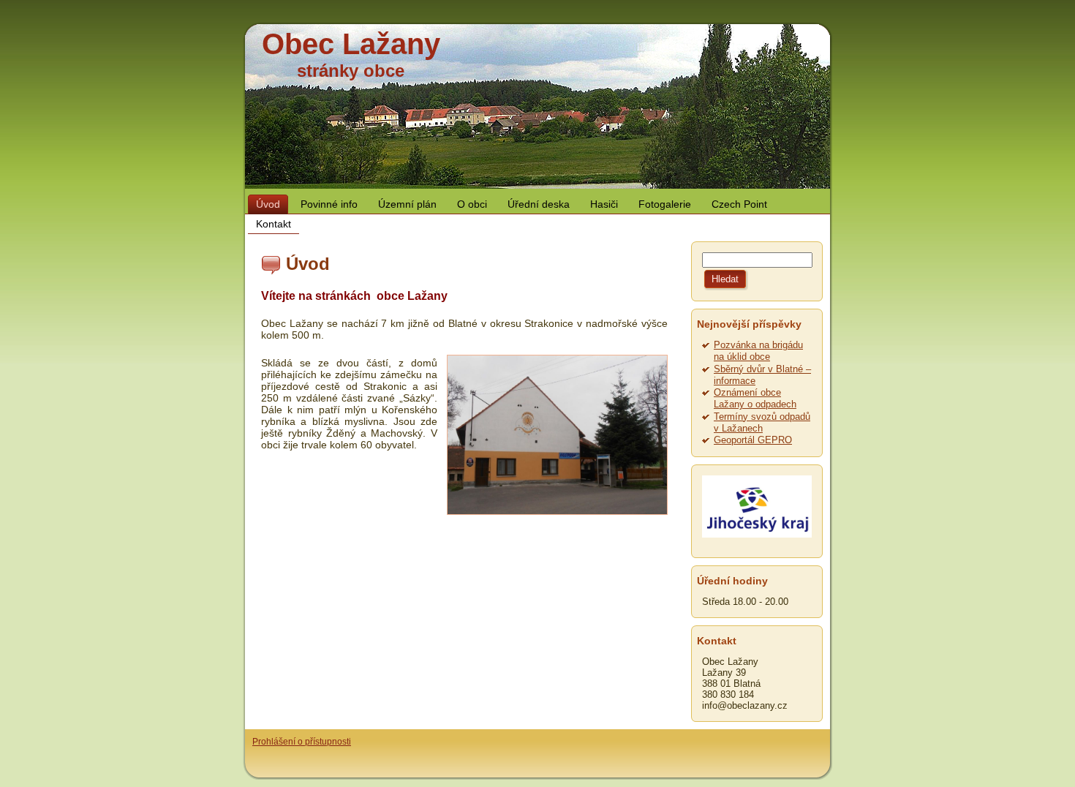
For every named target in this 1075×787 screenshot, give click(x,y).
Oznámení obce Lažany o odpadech (755, 398)
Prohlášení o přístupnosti (301, 742)
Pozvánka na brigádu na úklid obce (758, 350)
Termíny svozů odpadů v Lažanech (762, 422)
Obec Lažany (351, 44)
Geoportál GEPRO (753, 439)
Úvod (308, 264)
